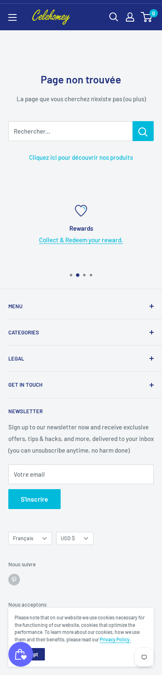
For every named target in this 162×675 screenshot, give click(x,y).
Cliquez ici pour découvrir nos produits (81, 157)
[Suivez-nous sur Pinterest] (14, 579)
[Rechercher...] (143, 131)
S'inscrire (34, 499)
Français (23, 538)
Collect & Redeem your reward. (81, 240)
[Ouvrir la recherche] (113, 17)
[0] (147, 17)
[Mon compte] (130, 17)
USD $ (68, 538)
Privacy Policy (115, 639)
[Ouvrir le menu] (12, 17)
